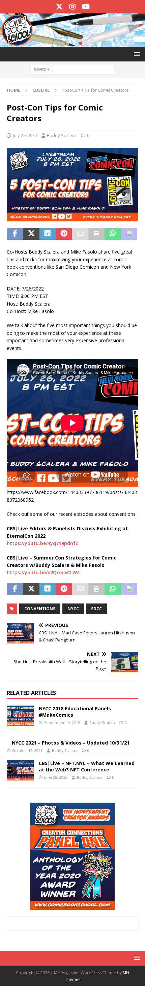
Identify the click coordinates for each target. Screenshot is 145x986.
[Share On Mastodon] (129, 234)
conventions (39, 609)
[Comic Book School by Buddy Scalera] (72, 43)
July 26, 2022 (25, 135)
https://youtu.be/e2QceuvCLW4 (43, 572)
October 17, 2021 (27, 750)
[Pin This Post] (64, 234)
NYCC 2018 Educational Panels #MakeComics (75, 711)
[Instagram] (73, 6)
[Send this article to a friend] (80, 234)
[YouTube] (86, 6)
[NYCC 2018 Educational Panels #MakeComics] (20, 716)
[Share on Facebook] (15, 234)
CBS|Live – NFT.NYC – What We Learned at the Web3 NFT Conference (87, 766)
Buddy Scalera (62, 135)
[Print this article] (96, 234)
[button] (135, 54)
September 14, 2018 (62, 722)
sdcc (96, 609)
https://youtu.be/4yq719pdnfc (42, 543)
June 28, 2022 (55, 777)
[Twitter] (59, 6)
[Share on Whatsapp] (113, 234)
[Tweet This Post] (31, 234)
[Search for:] (72, 69)
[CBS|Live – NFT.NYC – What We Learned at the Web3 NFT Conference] (20, 770)
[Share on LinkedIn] (47, 234)
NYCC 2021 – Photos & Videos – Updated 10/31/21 (70, 743)
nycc (73, 609)
